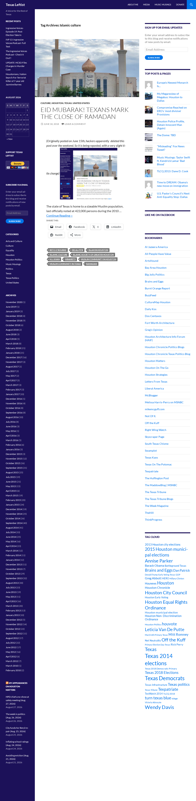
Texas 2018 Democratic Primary (161, 668)
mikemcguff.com (155, 409)
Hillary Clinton (177, 578)
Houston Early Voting (156, 597)
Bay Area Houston (156, 267)
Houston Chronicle (157, 587)
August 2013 (12, 582)
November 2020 (14, 302)
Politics (9, 268)
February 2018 (13, 348)
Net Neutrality (153, 640)
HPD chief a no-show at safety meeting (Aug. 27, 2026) (17, 700)
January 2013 (13, 615)
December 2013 (14, 564)
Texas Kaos (151, 457)
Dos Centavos (153, 316)
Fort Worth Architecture (159, 322)
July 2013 (11, 587)
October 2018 (13, 325)
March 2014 (12, 550)
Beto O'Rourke (58, 250)
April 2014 (11, 546)
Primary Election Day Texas (157, 644)
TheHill (149, 512)
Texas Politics (12, 278)
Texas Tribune (151, 690)
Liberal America (154, 388)
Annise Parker (159, 560)
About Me (133, 4)
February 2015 (13, 500)
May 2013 (11, 596)
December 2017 (14, 357)
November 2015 (14, 458)
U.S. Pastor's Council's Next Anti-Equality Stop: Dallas (173, 195)
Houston (57, 103)
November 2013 (14, 569)
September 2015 (14, 467)
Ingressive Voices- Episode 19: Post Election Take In (15, 31)
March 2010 (12, 665)
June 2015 (11, 481)
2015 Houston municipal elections (166, 551)
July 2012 (11, 642)
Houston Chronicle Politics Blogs (164, 347)
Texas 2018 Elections (161, 672)
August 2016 (12, 417)
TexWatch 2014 (154, 693)
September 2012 (14, 633)
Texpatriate (151, 471)
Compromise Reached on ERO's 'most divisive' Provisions (172, 111)
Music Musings (163, 4)
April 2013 (11, 601)
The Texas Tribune (155, 492)
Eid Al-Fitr (77, 250)
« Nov (9, 138)
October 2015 (13, 463)
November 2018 (14, 320)
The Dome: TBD (166, 135)
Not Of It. (150, 416)
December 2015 (14, 454)
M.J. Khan (55, 259)
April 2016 (11, 435)
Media (146, 4)
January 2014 (13, 559)
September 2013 (14, 578)
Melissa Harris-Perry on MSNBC (164, 402)
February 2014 (13, 555)
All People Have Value (158, 253)
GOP (178, 574)
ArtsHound (151, 260)
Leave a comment (75, 124)
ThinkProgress (153, 519)
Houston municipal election (161, 612)
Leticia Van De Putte (164, 629)
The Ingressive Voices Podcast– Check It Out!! (16, 54)
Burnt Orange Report (157, 288)
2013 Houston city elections (162, 544)
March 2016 (12, 440)
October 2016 (13, 408)
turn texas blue (158, 698)
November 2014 (14, 513)
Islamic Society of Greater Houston (93, 254)
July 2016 (11, 421)
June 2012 (11, 647)
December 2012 (14, 619)
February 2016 (13, 444)
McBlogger (151, 395)
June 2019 (11, 306)
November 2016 (14, 403)
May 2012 (11, 651)
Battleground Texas (175, 565)
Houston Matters (155, 360)
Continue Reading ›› (59, 215)
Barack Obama (154, 565)
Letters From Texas (156, 381)
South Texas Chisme (156, 443)
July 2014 (11, 532)
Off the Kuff (152, 423)
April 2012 (11, 656)
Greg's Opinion (154, 329)
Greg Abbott (153, 578)
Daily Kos (150, 309)
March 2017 (12, 385)
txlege (175, 698)
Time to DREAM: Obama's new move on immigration (172, 184)
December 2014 (14, 509)
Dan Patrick (181, 570)
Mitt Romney (178, 634)
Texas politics (179, 684)
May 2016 (11, 431)
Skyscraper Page (154, 436)
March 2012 (12, 661)
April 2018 (11, 339)
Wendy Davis (159, 707)
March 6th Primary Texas (156, 635)
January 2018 (13, 352)
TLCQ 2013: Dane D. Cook (172, 171)
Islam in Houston (98, 250)
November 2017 (14, 362)
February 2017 (13, 389)
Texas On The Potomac (158, 464)
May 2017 (11, 375)
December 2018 (14, 315)
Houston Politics (153, 624)
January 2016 (13, 449)
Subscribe (154, 57)
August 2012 (12, 638)
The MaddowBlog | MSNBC (161, 485)
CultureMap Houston (157, 302)
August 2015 (12, 472)
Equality (10, 250)
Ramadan (91, 264)
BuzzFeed (150, 295)
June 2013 (11, 592)
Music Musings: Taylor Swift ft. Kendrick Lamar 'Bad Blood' (173, 161)
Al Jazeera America (156, 247)
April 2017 (11, 380)
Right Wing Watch (155, 429)
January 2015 (13, 504)
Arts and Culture (14, 241)
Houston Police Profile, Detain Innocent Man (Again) (171, 125)
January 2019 (13, 311)
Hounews (151, 583)
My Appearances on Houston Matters (16, 686)
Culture (46, 103)
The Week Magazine (156, 505)
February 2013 (13, 610)
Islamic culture (58, 254)
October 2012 (13, 628)
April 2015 (11, 490)
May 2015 (11, 486)
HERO (165, 578)
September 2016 (14, 412)
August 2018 (12, 329)
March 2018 (12, 343)
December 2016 (14, 398)
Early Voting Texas (166, 574)
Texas (68, 103)
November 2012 (14, 624)
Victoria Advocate (153, 702)
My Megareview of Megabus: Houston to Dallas (169, 97)
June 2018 (11, 334)
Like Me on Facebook (160, 215)
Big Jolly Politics (154, 274)
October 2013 (13, 573)
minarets (70, 259)
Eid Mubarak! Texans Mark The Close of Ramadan (85, 113)
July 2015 (11, 477)
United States (81, 103)
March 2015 (12, 495)
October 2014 (13, 518)
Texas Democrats (165, 678)
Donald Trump (151, 574)
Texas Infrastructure (156, 684)
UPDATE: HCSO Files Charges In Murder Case (16, 66)
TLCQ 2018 (169, 693)
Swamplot (151, 450)
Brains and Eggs (154, 281)
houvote (169, 623)
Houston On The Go (156, 367)
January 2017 (13, 394)
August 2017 (12, 366)
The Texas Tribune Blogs (159, 499)
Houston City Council (166, 592)
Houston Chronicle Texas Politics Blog (167, 354)
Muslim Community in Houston (98, 259)
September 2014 (14, 523)
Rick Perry (177, 644)
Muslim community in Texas (65, 264)
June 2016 (11, 426)
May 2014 (11, 541)
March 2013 (12, 605)
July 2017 (11, 371)
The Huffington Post (157, 478)
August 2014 (12, 527)
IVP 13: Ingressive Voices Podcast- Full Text (16, 43)
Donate (180, 4)
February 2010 (13, 670)
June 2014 (11, 536)
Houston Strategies (156, 374)
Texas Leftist (15, 4)
